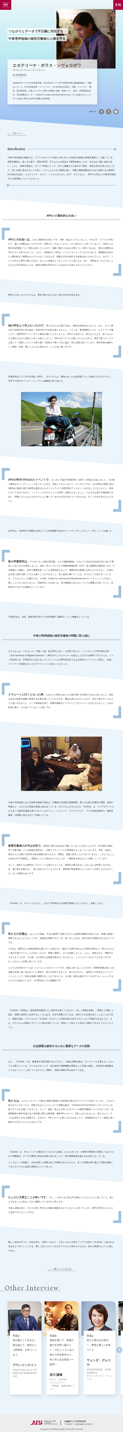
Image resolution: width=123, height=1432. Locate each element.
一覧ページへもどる (61, 1269)
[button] (119, 1347)
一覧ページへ (17, 133)
